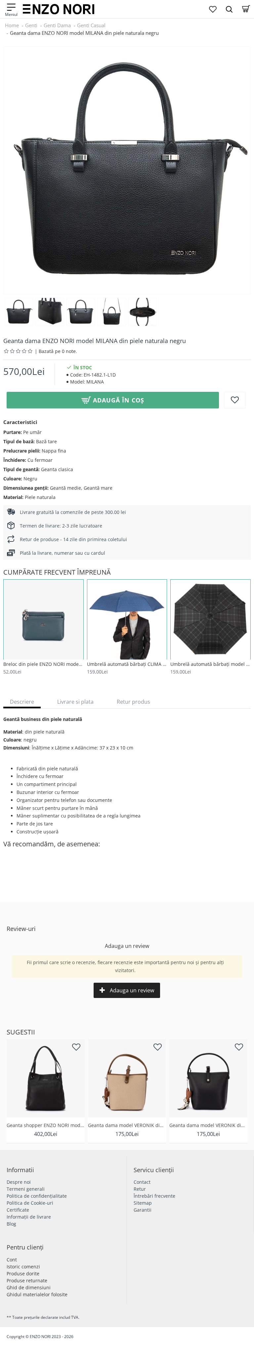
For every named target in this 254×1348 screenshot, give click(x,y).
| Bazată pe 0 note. (56, 351)
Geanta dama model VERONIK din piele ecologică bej (127, 1125)
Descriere (22, 701)
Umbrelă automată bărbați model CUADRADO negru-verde (210, 664)
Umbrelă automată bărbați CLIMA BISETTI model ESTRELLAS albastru (127, 664)
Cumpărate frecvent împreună (57, 572)
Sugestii (21, 1032)
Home (12, 25)
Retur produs (133, 701)
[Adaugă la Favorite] (235, 400)
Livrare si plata (75, 701)
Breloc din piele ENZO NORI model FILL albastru (43, 664)
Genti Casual (91, 25)
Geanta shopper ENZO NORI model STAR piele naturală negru (46, 1125)
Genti (31, 25)
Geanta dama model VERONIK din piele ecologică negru (208, 1125)
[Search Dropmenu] (229, 9)
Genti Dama (57, 25)
